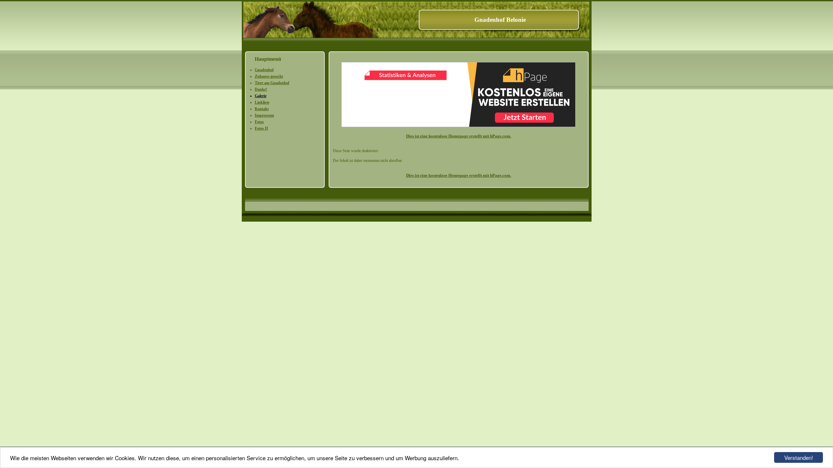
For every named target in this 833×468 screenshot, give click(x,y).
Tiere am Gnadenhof (272, 83)
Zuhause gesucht (269, 76)
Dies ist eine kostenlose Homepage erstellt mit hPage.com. (458, 136)
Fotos (259, 122)
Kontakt (262, 109)
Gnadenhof (264, 70)
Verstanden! (798, 457)
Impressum (264, 115)
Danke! (261, 89)
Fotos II (261, 128)
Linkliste (262, 102)
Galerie (260, 96)
